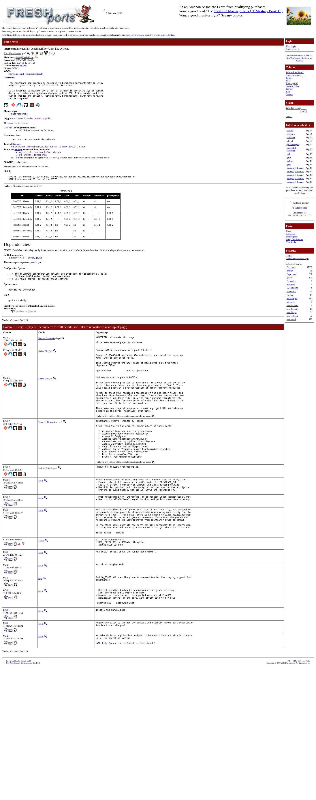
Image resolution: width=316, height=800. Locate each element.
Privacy (289, 89)
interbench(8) (19, 114)
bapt (40, 578)
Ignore (289, 277)
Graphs (289, 255)
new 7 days (291, 312)
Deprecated (291, 274)
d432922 (22, 65)
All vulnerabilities (299, 208)
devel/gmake (35, 257)
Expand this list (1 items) (25, 311)
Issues (288, 78)
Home (288, 231)
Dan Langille (290, 663)
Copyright (270, 663)
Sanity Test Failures (294, 239)
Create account (292, 49)
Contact (289, 94)
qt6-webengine (293, 144)
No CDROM (292, 288)
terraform (291, 134)
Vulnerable (291, 291)
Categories (290, 234)
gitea (289, 164)
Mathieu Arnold (45, 468)
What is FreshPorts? (295, 72)
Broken (290, 270)
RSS (307, 661)
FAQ (288, 80)
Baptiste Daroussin (46, 338)
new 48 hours (292, 309)
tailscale (290, 130)
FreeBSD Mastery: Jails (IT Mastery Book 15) (248, 11)
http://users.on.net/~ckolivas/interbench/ (25, 74)
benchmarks (15, 53)
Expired (290, 295)
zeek (288, 154)
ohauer (41, 540)
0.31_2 (7, 53)
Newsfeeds (291, 242)
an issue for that (167, 35)
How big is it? (292, 83)
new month (291, 319)
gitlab (289, 157)
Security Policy (292, 86)
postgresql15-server (295, 171)
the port (16, 144)
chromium (291, 137)
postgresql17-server (295, 178)
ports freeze (15, 35)
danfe (40, 480)
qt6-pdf (290, 141)
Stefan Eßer (43, 351)
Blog (288, 91)
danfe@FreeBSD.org (25, 57)
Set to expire (292, 298)
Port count (291, 267)
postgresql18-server (295, 182)
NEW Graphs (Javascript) (297, 258)
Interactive (291, 302)
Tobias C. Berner (45, 422)
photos (238, 15)
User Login (291, 46)
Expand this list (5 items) (17, 123)
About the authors (294, 75)
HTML (294, 661)
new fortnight (292, 316)
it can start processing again (137, 35)
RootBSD (299, 61)
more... (289, 116)
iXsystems (305, 58)
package (18, 149)
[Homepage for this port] (6, 105)
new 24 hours (292, 305)
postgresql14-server (295, 168)
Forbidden (291, 281)
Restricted (291, 284)
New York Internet (293, 58)
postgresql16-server (295, 175)
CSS (300, 661)
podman (290, 161)
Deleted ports (292, 236)
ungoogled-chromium (291, 149)
